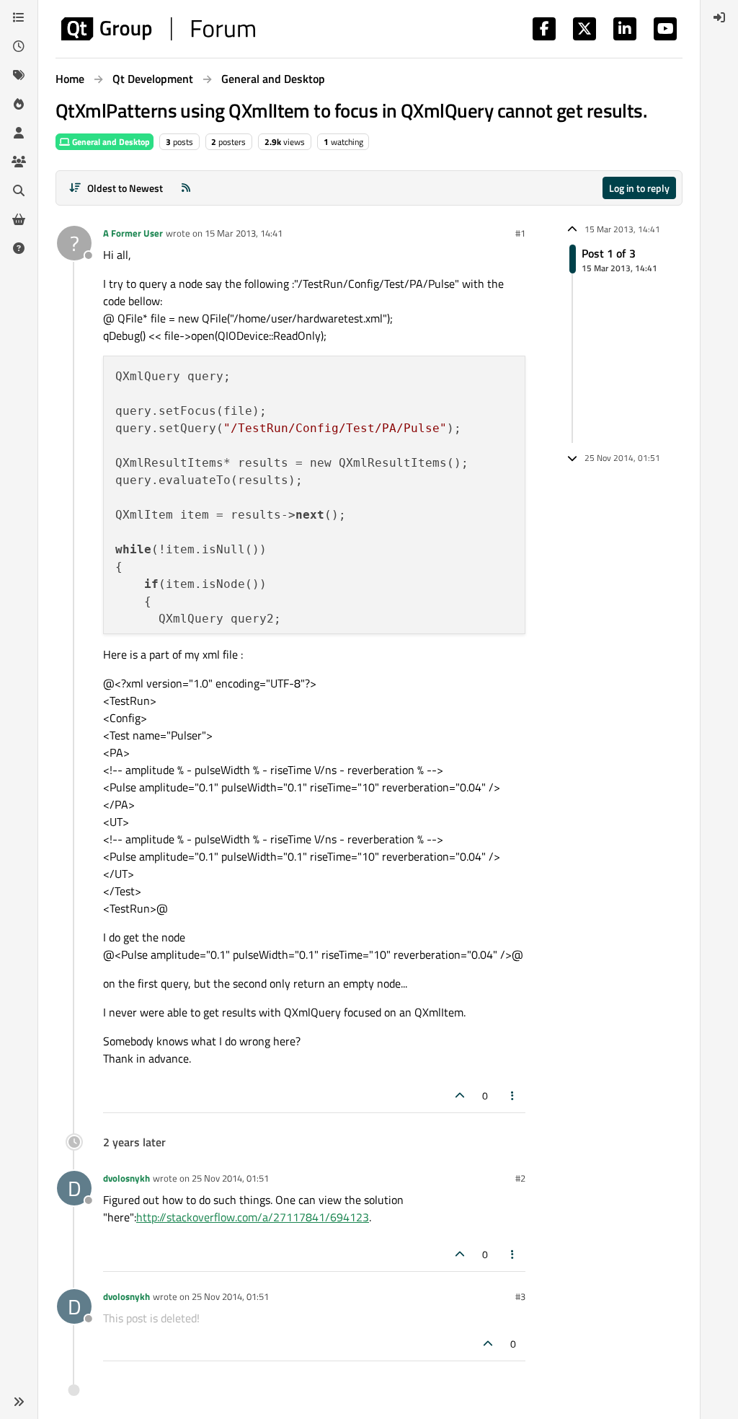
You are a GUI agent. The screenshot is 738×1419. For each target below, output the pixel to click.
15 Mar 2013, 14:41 (244, 233)
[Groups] (19, 161)
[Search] (19, 190)
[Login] (719, 17)
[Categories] (19, 17)
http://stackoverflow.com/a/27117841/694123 (252, 1217)
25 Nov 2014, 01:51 (230, 1178)
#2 (520, 1178)
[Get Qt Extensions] (19, 219)
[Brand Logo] (158, 28)
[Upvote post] (460, 1095)
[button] (19, 1401)
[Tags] (19, 75)
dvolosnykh (126, 1178)
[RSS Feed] (186, 188)
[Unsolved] (19, 248)
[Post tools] (513, 1095)
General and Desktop (110, 142)
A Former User (133, 233)
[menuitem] (719, 17)
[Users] (19, 132)
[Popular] (19, 103)
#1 (520, 233)
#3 (520, 1296)
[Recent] (19, 46)
